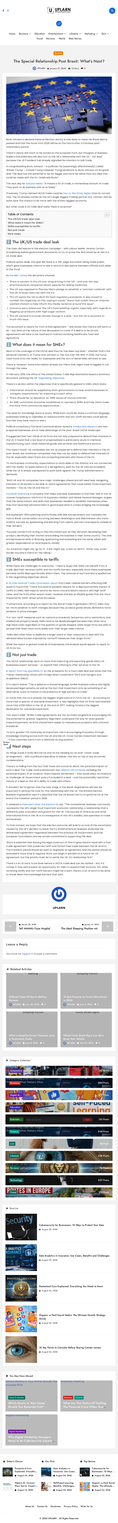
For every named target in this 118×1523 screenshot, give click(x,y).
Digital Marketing (17, 1431)
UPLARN (41, 68)
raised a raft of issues (72, 770)
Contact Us (42, 1506)
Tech (103, 33)
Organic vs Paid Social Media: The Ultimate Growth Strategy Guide (103, 1486)
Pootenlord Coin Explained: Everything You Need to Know (71, 1286)
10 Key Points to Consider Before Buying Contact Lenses (70, 1347)
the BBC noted (18, 275)
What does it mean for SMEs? (26, 222)
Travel (40, 38)
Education (40, 33)
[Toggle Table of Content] (105, 214)
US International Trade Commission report (33, 583)
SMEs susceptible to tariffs (24, 226)
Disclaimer (56, 1506)
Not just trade (16, 230)
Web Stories (75, 38)
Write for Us (87, 1506)
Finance (79, 1397)
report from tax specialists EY (25, 671)
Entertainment (55, 33)
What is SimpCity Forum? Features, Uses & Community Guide (32, 1037)
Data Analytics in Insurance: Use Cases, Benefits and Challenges (74, 1255)
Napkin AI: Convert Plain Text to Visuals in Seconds (26, 1486)
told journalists (34, 183)
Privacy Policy (71, 1506)
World (62, 38)
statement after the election (38, 804)
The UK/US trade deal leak (24, 219)
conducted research (85, 426)
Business (23, 33)
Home (12, 33)
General (58, 53)
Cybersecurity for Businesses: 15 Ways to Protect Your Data (71, 1225)
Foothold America (16, 493)
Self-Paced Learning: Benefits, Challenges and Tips (63, 1486)
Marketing (90, 33)
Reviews (50, 38)
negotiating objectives (51, 378)
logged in (27, 953)
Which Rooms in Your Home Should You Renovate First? (26, 1405)
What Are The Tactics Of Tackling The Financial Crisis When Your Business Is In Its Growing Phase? (85, 1407)
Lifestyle (74, 33)
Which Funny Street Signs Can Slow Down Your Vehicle (83, 1037)
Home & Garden (16, 1397)
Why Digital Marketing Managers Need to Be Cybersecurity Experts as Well (30, 1441)
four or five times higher (77, 193)
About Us (29, 1506)
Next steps (14, 233)
